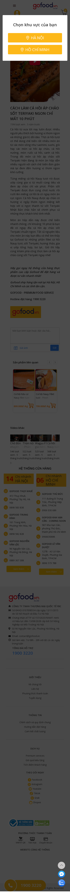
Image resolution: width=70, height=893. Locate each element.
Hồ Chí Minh (36, 49)
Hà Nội (37, 37)
